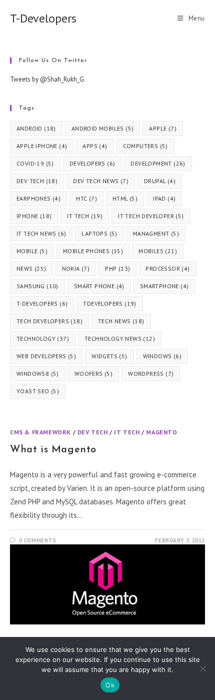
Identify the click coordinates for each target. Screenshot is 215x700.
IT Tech (127, 432)
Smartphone (164, 286)
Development (157, 163)
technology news (119, 338)
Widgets (109, 356)
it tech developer (151, 216)
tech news (121, 321)
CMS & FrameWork (40, 432)
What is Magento (53, 450)
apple (162, 128)
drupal (160, 181)
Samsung (37, 286)
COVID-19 (35, 163)
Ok (110, 685)
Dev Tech (93, 432)
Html (125, 198)
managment (156, 233)
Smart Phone (99, 286)
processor (168, 268)
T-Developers (43, 18)
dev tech (37, 181)
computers (145, 146)
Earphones (38, 198)
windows (162, 356)
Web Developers (46, 356)
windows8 (37, 373)
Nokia (76, 268)
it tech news (41, 233)
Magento (161, 432)
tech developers (49, 321)
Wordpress (151, 373)
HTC (86, 198)
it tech (84, 216)
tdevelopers (109, 303)
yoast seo (37, 391)
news (31, 268)
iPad (164, 198)
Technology (42, 338)
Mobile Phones (93, 251)
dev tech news (100, 181)
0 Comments (37, 540)
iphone (34, 216)
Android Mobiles (103, 128)
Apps (94, 146)
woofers (93, 373)
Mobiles (157, 251)
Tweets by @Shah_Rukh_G (47, 79)
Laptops (99, 233)
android (36, 128)
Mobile (32, 251)
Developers (93, 163)
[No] (203, 668)
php (117, 268)
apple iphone (41, 146)
